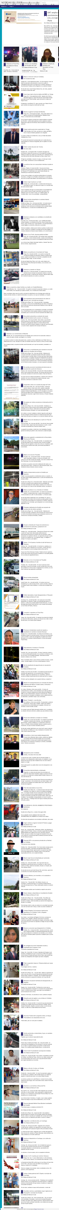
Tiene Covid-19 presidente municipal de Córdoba (37, 1051)
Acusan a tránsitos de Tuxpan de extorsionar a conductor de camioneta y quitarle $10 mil (36, 526)
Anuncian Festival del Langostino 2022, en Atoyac (37, 1016)
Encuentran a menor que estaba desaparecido (36, 735)
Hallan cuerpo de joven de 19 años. (33, 147)
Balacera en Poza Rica (12, 64)
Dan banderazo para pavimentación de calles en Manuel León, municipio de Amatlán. (37, 299)
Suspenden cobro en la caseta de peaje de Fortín (37, 384)
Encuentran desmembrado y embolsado (34, 770)
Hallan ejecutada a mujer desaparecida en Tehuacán (38, 595)
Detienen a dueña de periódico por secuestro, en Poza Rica (48, 66)
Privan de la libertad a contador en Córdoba (35, 718)
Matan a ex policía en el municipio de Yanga (36, 252)
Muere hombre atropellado (31, 577)
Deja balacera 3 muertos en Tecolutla (34, 647)
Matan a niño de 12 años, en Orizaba (34, 1068)
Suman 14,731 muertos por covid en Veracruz (36, 1156)
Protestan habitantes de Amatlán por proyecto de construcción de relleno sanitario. (37, 508)
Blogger (35, 1209)
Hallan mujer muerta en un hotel (32, 182)
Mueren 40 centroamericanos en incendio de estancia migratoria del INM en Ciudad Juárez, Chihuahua (38, 683)
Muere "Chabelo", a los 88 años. (32, 700)
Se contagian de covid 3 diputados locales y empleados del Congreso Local (36, 946)
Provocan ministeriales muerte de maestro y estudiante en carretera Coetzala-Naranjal (36, 631)
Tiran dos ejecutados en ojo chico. (33, 788)
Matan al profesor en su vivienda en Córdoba (36, 490)
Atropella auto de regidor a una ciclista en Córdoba (37, 998)
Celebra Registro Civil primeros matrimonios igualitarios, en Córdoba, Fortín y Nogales (36, 911)
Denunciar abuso (40, 1209)
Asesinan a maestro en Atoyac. (32, 269)
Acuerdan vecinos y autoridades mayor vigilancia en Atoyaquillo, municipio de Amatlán (38, 1192)
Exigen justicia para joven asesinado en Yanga (36, 129)
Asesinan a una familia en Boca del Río (34, 1086)
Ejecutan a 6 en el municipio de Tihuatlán (35, 560)
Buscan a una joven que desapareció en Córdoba (37, 928)
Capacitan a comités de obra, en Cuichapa (35, 1121)
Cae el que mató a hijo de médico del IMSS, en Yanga (38, 94)
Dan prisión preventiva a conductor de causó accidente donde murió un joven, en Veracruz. (36, 317)
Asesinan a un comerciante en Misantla (17, 334)
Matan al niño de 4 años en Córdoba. (34, 77)
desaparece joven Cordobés (31, 753)
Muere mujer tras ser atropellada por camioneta (36, 858)
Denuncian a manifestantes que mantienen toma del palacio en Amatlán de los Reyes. (38, 350)
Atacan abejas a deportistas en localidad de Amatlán (38, 893)
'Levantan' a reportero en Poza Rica (33, 612)
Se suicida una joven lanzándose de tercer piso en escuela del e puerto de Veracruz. (37, 368)
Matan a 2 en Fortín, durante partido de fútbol (36, 234)
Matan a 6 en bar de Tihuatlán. (32, 455)
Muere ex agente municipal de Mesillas (34, 112)
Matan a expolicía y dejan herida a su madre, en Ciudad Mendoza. (24, 287)
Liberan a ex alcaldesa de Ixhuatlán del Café (31, 64)
